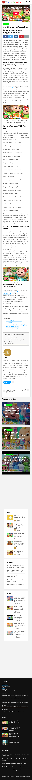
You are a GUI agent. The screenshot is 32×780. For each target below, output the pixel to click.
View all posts (7, 387)
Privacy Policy (5, 689)
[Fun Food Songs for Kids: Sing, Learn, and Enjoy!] (10, 629)
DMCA (3, 692)
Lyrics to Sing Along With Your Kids (13, 342)
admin (7, 426)
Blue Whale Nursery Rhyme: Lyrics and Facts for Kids (15, 771)
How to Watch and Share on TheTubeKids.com (12, 347)
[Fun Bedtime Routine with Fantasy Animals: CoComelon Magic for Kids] (16, 418)
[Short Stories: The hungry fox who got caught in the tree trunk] (10, 547)
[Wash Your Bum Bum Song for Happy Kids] (5, 747)
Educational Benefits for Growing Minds (14, 344)
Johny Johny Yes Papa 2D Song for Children (12, 774)
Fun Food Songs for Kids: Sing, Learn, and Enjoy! (19, 629)
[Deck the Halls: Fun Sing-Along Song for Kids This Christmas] (16, 467)
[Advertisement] (16, 497)
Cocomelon (6, 24)
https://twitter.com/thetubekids (13, 702)
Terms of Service (6, 691)
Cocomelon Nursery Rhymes (13, 333)
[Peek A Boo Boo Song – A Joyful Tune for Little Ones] (5, 733)
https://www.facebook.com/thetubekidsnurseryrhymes (15, 700)
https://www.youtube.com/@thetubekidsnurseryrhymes (15, 711)
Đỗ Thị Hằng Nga (10, 475)
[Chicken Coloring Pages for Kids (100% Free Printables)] (10, 522)
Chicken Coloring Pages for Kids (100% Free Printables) (19, 522)
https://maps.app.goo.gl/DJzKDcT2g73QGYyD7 (13, 715)
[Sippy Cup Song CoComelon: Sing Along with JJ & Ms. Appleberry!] (16, 442)
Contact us (4, 694)
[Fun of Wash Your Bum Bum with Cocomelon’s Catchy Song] (10, 637)
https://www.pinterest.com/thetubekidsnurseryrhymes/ (15, 707)
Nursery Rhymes (11, 88)
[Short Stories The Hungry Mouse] (10, 557)
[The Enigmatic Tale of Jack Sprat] (10, 539)
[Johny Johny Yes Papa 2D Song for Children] (5, 727)
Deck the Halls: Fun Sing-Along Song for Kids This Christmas (19, 622)
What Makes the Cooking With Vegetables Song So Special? (15, 339)
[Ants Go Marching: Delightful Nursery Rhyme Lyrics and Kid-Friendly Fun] (5, 739)
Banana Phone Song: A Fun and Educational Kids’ (14, 768)
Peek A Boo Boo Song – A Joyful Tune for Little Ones (14, 733)
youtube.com (7, 122)
